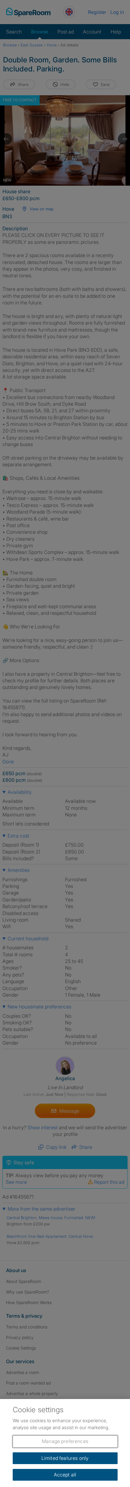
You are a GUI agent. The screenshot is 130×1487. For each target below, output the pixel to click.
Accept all (65, 1475)
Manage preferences (65, 1441)
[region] (65, 1443)
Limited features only (65, 1458)
